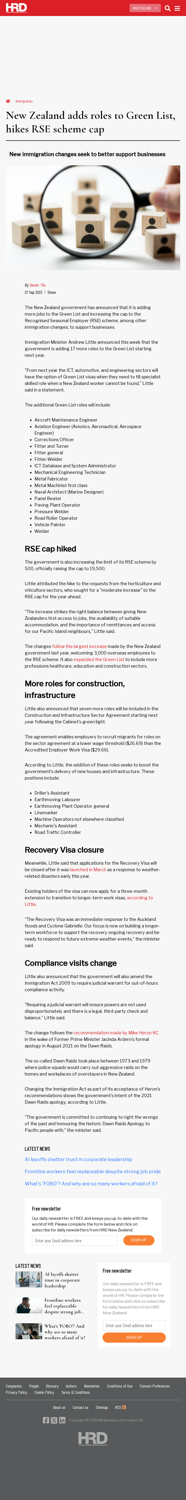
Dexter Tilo (38, 284)
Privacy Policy (16, 1392)
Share (51, 292)
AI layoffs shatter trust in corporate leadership (78, 1159)
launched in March (88, 869)
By (35, 284)
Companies (14, 1385)
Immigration (24, 101)
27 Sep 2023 (33, 292)
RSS (118, 1407)
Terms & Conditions (75, 1392)
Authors (71, 1385)
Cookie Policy (44, 1392)
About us (59, 1407)
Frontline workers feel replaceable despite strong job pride (93, 1171)
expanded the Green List (99, 659)
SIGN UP (139, 1240)
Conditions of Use (119, 1385)
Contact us (80, 1407)
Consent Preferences (155, 1385)
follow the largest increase (79, 646)
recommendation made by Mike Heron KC (116, 1032)
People (34, 1385)
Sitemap (102, 1407)
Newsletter (92, 1385)
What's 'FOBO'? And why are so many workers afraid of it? (91, 1184)
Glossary (52, 1385)
